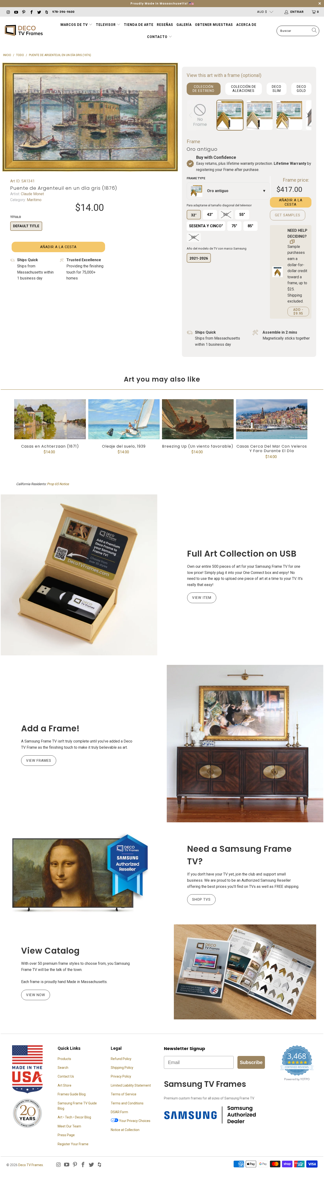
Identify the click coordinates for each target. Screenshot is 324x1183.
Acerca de (246, 25)
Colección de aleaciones (243, 89)
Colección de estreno (203, 89)
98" (194, 237)
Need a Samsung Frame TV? (239, 855)
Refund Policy (121, 1059)
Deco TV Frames (30, 1165)
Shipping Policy (122, 1067)
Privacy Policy (121, 1076)
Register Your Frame (73, 1144)
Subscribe (251, 1062)
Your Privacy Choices (134, 1121)
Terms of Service (123, 1094)
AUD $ (262, 12)
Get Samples (287, 215)
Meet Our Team (69, 1126)
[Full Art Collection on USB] (79, 575)
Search (63, 1067)
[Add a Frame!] (245, 743)
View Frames (38, 760)
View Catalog (50, 950)
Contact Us (66, 1076)
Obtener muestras (214, 25)
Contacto (157, 37)
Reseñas (165, 25)
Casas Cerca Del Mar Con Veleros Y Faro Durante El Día (272, 419)
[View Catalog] (245, 971)
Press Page (66, 1135)
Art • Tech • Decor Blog (74, 1117)
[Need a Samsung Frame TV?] (79, 873)
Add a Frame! (50, 728)
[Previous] (191, 115)
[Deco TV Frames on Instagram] (8, 12)
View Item (201, 598)
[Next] (307, 115)
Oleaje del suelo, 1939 (124, 419)
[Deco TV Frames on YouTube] (16, 12)
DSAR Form (119, 1112)
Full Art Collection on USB (242, 553)
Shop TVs (201, 899)
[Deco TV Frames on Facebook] (31, 12)
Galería (184, 25)
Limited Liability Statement (131, 1085)
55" (242, 214)
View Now (35, 995)
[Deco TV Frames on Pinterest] (23, 12)
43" (210, 214)
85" (250, 226)
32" (193, 215)
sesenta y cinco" (206, 226)
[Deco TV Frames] (24, 31)
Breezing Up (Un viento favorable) (198, 419)
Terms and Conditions (127, 1103)
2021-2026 (199, 258)
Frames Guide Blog (72, 1094)
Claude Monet (32, 194)
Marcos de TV (74, 25)
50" (226, 214)
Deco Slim (276, 89)
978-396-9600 (63, 12)
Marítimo (34, 200)
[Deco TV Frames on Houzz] (46, 12)
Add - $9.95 (298, 311)
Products (64, 1059)
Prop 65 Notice (58, 484)
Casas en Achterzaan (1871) (50, 419)
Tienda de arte (138, 25)
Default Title (26, 226)
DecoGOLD (301, 89)
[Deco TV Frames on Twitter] (39, 12)
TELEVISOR (106, 25)
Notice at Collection (125, 1130)
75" (234, 226)
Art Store (64, 1085)
